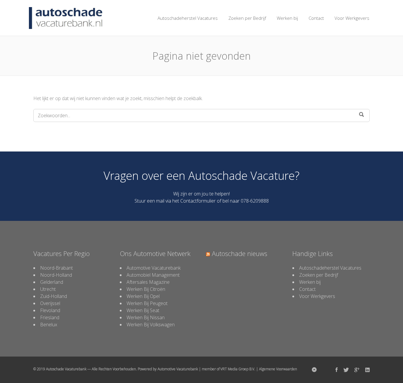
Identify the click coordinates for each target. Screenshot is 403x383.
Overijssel (50, 303)
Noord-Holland (56, 275)
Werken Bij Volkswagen (151, 324)
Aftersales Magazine (148, 282)
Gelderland (51, 282)
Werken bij (287, 18)
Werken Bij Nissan (146, 317)
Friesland (49, 317)
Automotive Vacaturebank (154, 268)
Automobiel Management (153, 275)
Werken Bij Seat (143, 310)
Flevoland (50, 310)
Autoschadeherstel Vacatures (188, 18)
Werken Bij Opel (143, 296)
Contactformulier (198, 201)
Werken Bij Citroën (146, 289)
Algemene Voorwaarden (278, 368)
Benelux (48, 324)
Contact (316, 18)
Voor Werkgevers (352, 18)
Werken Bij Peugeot (147, 303)
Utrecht (48, 289)
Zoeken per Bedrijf (247, 18)
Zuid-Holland (53, 296)
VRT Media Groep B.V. (237, 368)
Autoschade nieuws (239, 253)
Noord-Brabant (56, 268)
